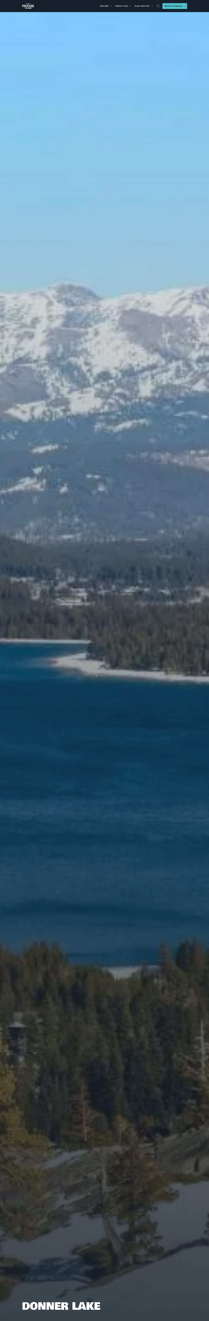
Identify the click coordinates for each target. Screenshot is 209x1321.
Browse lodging (173, 6)
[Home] (28, 6)
